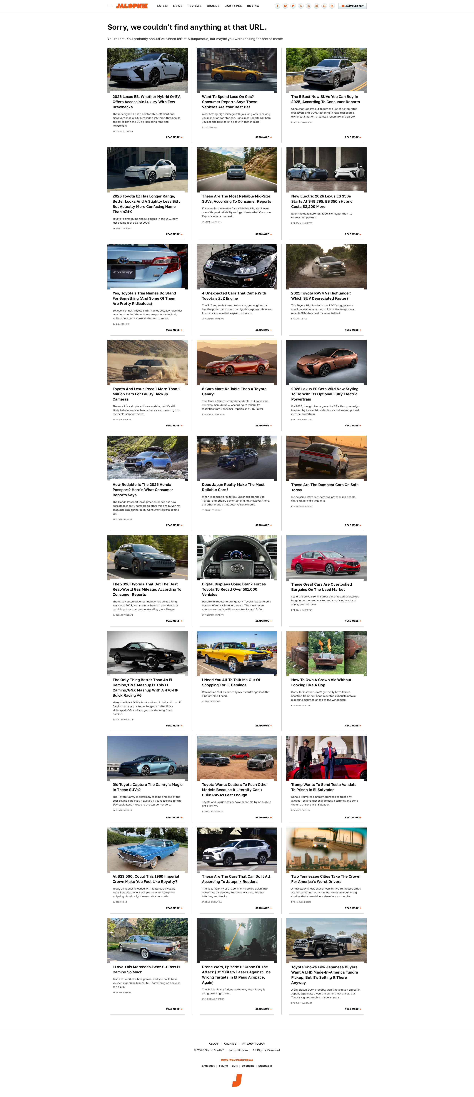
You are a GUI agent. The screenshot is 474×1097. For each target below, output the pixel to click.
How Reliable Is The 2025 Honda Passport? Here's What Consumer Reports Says (143, 489)
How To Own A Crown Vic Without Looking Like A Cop (321, 682)
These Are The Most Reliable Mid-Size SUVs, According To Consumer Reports (236, 199)
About (213, 1043)
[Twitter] (301, 6)
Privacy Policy (253, 1043)
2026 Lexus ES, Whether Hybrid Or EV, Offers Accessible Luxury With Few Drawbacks (147, 101)
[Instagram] (316, 6)
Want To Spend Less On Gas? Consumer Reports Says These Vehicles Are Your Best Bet (229, 101)
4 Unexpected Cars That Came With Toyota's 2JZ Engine (234, 296)
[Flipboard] (293, 6)
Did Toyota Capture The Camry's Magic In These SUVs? (147, 787)
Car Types (233, 6)
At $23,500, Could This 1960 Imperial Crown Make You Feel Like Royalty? (146, 879)
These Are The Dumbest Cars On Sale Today (325, 487)
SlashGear (265, 1065)
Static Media (213, 1050)
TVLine (223, 1065)
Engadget (208, 1065)
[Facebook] (277, 6)
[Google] (324, 6)
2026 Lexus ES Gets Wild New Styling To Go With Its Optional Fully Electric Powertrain (324, 394)
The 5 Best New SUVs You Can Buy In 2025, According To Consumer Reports (325, 99)
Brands (213, 6)
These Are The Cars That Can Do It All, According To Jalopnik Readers (236, 879)
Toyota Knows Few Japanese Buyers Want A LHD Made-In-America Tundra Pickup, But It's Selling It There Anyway (324, 975)
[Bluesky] (285, 6)
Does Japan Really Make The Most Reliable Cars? (233, 487)
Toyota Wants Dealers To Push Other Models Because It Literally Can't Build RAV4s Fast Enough (235, 789)
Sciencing (247, 1065)
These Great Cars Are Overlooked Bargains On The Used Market (321, 587)
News (178, 6)
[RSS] (332, 6)
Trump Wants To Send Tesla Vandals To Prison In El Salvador (323, 787)
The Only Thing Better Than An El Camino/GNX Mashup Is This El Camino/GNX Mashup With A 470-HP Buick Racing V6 (145, 688)
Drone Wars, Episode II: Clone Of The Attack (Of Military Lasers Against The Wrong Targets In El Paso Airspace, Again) (236, 975)
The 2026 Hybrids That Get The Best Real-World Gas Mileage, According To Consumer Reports (147, 589)
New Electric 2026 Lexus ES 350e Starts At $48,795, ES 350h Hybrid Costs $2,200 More (322, 201)
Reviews (195, 6)
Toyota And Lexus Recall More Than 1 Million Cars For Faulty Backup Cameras (146, 394)
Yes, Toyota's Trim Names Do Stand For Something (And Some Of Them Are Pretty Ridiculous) (144, 298)
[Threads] (308, 6)
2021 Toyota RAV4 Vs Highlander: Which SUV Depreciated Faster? (321, 296)
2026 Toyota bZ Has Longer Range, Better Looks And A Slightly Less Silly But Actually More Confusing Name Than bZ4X (147, 204)
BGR (235, 1065)
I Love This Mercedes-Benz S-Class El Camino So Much (147, 969)
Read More (173, 137)
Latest (163, 6)
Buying (253, 6)
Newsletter (354, 6)
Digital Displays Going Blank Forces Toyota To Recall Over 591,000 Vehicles (234, 589)
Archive (230, 1043)
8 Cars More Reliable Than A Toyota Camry (234, 391)
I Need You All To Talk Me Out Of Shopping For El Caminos (231, 682)
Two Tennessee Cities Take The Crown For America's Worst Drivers (325, 879)
